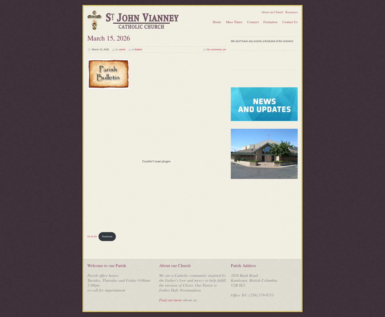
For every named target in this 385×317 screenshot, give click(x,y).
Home (217, 22)
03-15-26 (92, 236)
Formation (270, 22)
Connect (253, 22)
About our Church (272, 12)
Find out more (170, 300)
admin (122, 49)
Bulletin (138, 49)
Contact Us (290, 22)
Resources (291, 12)
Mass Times (234, 22)
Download (107, 236)
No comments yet (216, 49)
